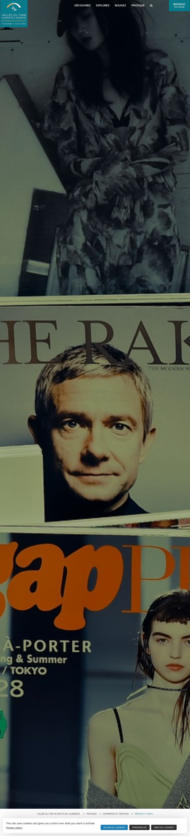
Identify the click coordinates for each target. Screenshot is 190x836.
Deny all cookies (164, 827)
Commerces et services (116, 813)
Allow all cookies (114, 827)
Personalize (139, 827)
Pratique (92, 813)
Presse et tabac (144, 813)
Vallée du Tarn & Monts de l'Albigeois (58, 813)
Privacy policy (14, 827)
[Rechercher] (151, 5)
